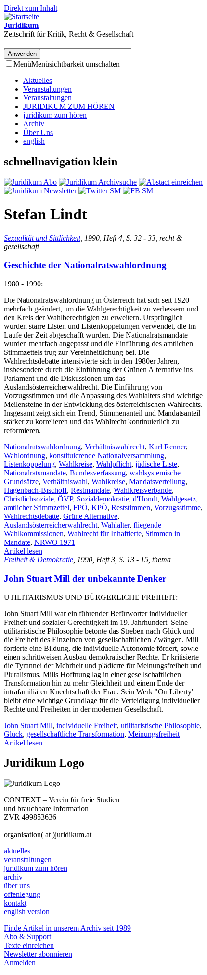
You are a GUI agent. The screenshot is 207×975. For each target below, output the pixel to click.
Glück (13, 734)
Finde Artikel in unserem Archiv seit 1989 (67, 928)
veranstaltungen (28, 859)
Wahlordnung (24, 455)
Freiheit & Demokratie (38, 559)
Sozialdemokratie (103, 499)
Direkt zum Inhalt (30, 8)
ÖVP (65, 499)
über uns (17, 885)
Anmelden (20, 963)
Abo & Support (27, 937)
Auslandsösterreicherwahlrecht (50, 525)
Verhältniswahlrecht (115, 447)
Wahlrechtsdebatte (31, 516)
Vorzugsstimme (177, 507)
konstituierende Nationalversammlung (106, 455)
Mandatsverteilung (157, 481)
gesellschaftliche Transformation (75, 734)
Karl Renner (167, 447)
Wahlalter (115, 525)
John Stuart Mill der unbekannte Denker (85, 578)
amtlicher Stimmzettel (36, 507)
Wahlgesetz (178, 499)
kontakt (15, 903)
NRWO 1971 (54, 542)
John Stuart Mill (28, 725)
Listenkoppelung (29, 464)
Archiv (33, 124)
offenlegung (22, 894)
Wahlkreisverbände (143, 490)
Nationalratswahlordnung (42, 447)
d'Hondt (145, 499)
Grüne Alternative (90, 516)
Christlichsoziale (29, 499)
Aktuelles (37, 80)
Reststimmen (130, 507)
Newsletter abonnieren (38, 954)
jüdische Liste (156, 464)
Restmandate (90, 490)
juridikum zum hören (55, 115)
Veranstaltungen (47, 89)
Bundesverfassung (98, 473)
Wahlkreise (75, 464)
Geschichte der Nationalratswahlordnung (85, 265)
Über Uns (38, 132)
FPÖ (80, 507)
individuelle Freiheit (86, 725)
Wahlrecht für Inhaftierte (104, 533)
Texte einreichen (29, 945)
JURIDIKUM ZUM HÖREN (69, 106)
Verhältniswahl (65, 481)
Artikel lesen (23, 551)
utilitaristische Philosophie (160, 725)
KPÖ (99, 507)
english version (27, 911)
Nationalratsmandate (35, 473)
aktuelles (17, 851)
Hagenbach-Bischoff (35, 490)
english (34, 141)
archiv (13, 877)
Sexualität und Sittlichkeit (42, 238)
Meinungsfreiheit (154, 734)
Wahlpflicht (113, 464)
